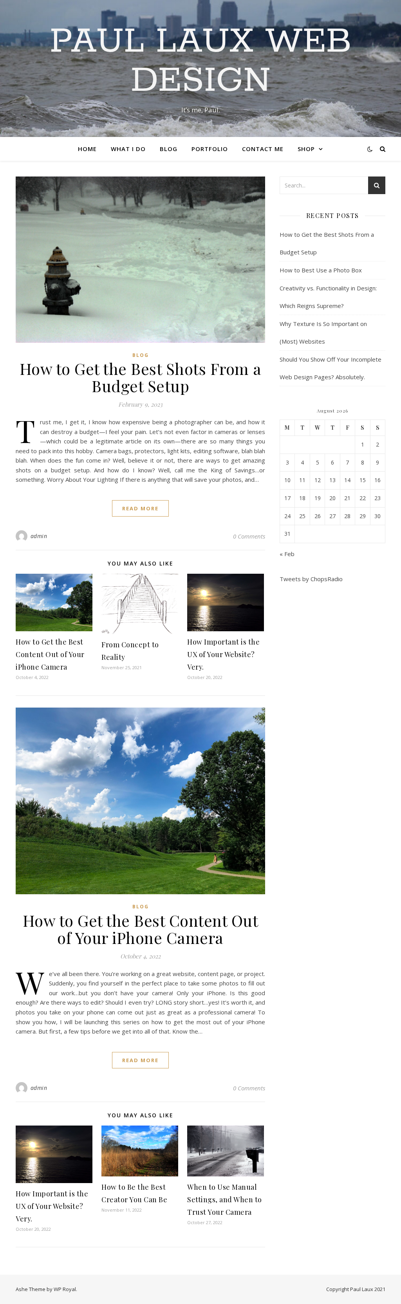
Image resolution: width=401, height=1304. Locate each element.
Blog (168, 149)
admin (39, 536)
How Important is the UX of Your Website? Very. (223, 654)
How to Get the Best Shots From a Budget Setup (141, 377)
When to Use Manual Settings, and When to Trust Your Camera (224, 1199)
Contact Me (263, 149)
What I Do (128, 149)
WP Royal (65, 1289)
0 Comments (249, 536)
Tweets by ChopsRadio (311, 579)
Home (87, 149)
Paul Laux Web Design (201, 61)
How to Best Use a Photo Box (321, 270)
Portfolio (209, 149)
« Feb (287, 554)
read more (140, 508)
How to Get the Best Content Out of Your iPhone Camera (50, 654)
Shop (306, 149)
